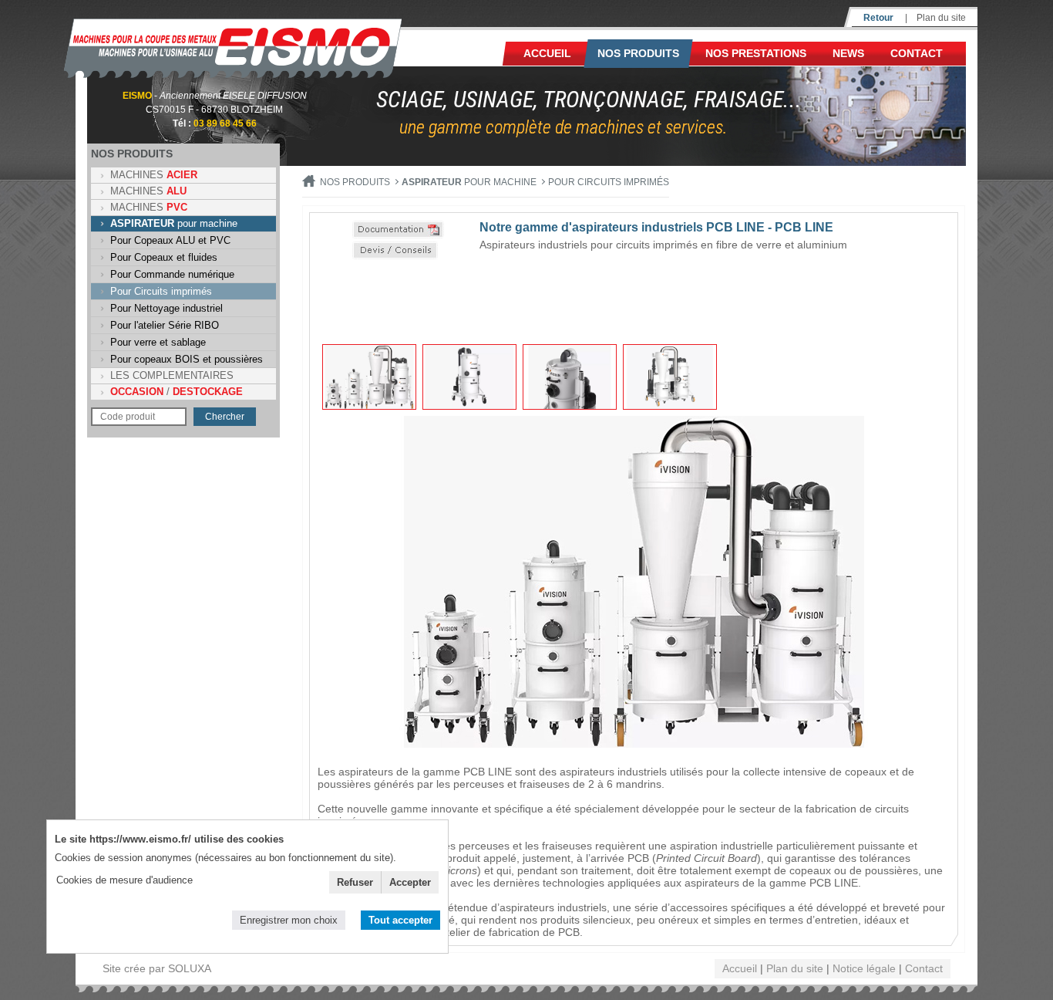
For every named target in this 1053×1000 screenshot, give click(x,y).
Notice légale (864, 968)
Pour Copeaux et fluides (163, 257)
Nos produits (638, 53)
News (848, 53)
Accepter (410, 882)
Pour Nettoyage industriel (166, 308)
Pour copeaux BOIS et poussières (186, 359)
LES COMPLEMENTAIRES (172, 375)
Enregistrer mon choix (289, 920)
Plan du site (941, 17)
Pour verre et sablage (158, 342)
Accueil (547, 53)
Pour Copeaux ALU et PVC (170, 240)
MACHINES (153, 175)
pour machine (173, 223)
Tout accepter (400, 920)
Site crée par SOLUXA (157, 968)
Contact (916, 53)
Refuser (355, 882)
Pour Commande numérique (172, 274)
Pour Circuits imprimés (161, 291)
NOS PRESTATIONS (755, 53)
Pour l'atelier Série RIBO (164, 325)
